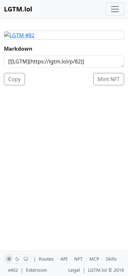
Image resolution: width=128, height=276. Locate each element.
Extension (36, 270)
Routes (46, 259)
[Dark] (17, 259)
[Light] (9, 259)
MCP (94, 259)
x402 (13, 270)
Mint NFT (108, 79)
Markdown (18, 48)
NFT (78, 259)
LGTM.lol (18, 9)
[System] (26, 259)
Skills (111, 259)
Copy (14, 79)
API (64, 259)
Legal (74, 270)
